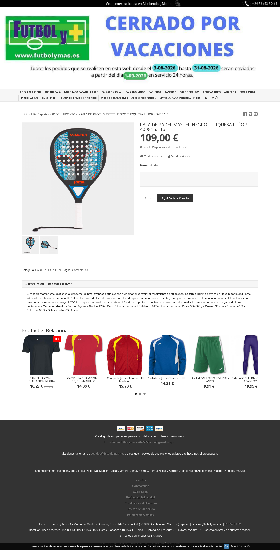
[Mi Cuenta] (205, 98)
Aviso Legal (140, 491)
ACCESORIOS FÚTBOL (143, 98)
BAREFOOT (155, 92)
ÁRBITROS (230, 92)
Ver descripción (180, 156)
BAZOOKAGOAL (29, 98)
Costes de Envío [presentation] (61, 284)
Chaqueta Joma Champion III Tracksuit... (125, 379)
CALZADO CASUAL (112, 92)
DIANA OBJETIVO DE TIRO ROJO (79, 98)
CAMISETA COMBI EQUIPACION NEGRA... (41, 379)
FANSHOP (170, 92)
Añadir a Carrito (177, 198)
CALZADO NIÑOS (135, 92)
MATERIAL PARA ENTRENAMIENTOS (180, 98)
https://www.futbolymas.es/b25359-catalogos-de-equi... (140, 442)
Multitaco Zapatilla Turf (81, 92)
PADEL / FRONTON (48, 270)
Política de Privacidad (140, 497)
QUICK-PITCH (49, 98)
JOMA (154, 165)
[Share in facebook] (245, 114)
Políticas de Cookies (140, 514)
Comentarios (80, 270)
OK (226, 546)
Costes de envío (154, 156)
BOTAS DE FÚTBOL (30, 92)
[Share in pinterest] (255, 114)
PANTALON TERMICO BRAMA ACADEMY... (251, 379)
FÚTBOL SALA (53, 92)
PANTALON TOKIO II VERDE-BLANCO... (209, 379)
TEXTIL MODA (247, 92)
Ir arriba (140, 480)
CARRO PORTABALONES (114, 98)
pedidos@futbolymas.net (107, 453)
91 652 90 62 (233, 524)
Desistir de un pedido (140, 508)
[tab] (34, 284)
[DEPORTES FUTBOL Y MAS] (140, 48)
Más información (240, 546)
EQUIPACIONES (212, 92)
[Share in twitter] (250, 114)
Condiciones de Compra (141, 503)
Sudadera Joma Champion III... (167, 378)
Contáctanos (140, 486)
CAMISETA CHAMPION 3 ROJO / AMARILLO (83, 379)
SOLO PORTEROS (189, 92)
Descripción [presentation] (36, 284)
